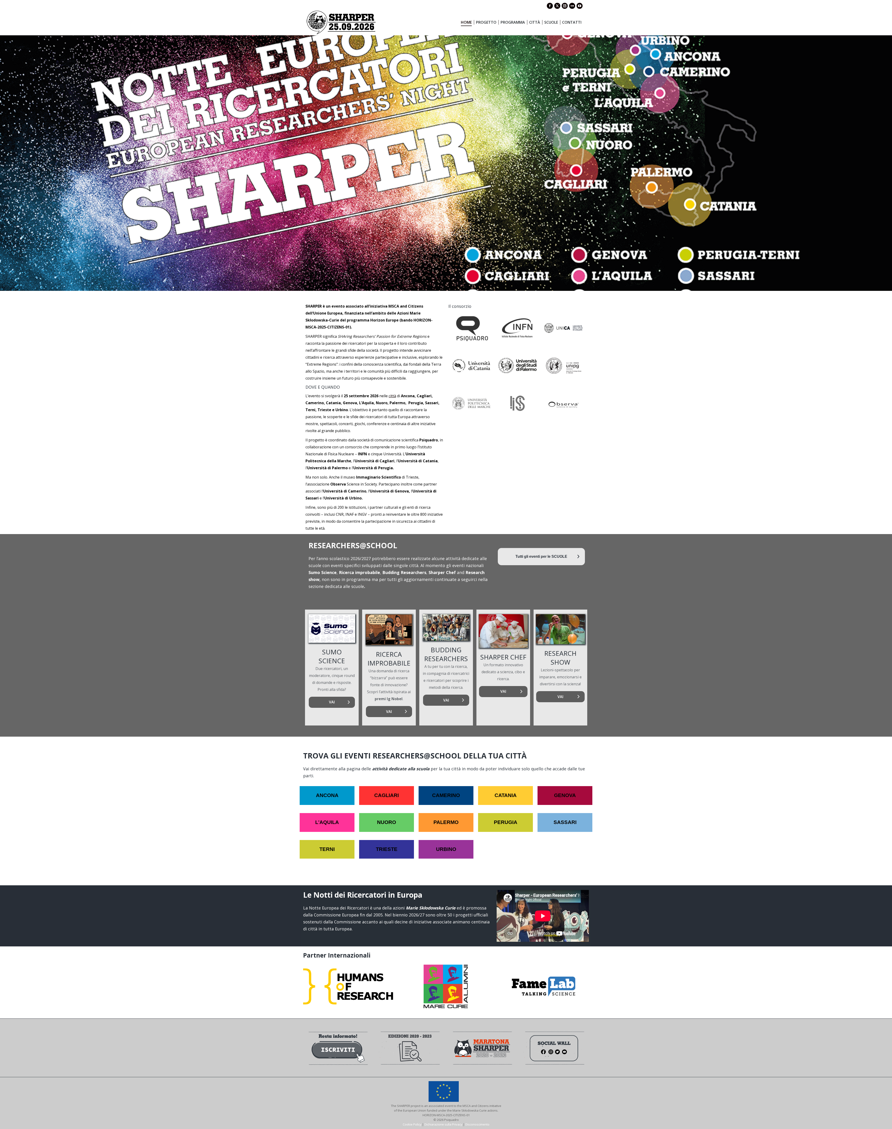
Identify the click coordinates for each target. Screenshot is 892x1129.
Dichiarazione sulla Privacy (443, 1124)
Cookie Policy (412, 1124)
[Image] (331, 628)
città (392, 395)
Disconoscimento (477, 1124)
